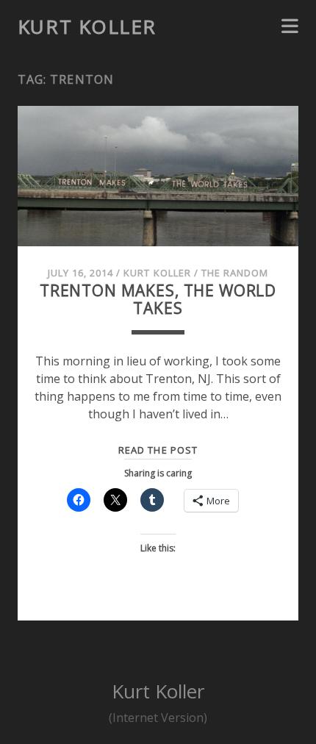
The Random (234, 272)
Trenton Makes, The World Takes (158, 299)
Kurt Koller (87, 26)
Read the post (158, 450)
